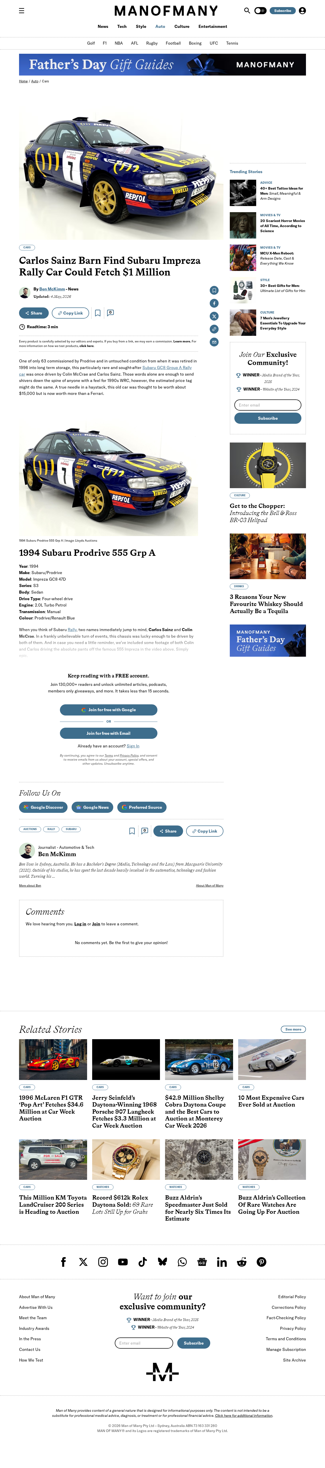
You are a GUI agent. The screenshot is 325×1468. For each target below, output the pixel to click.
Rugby (152, 43)
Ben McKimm (52, 288)
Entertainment (213, 26)
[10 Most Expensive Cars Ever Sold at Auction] (272, 1059)
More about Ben (30, 885)
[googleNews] (202, 1262)
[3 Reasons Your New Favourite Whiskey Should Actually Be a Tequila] (268, 556)
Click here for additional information (243, 1415)
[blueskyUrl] (162, 1262)
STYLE (265, 280)
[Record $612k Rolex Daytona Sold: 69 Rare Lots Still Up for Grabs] (126, 1159)
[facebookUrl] (63, 1262)
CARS (27, 247)
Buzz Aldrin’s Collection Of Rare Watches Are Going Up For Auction (271, 1204)
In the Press (30, 1338)
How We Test (31, 1360)
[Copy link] (216, 233)
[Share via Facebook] (216, 200)
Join (96, 923)
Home (23, 81)
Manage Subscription (286, 1349)
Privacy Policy (129, 755)
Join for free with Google (112, 709)
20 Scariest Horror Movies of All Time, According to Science (282, 225)
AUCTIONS (30, 829)
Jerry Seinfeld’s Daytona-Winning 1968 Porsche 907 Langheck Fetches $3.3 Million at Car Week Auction (124, 1111)
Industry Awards (34, 1328)
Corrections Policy (289, 1307)
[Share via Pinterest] (216, 222)
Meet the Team (33, 1317)
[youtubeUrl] (123, 1262)
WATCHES (102, 1187)
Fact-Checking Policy (286, 1317)
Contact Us (29, 1349)
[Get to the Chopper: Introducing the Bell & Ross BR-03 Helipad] (268, 465)
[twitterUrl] (83, 1262)
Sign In (133, 745)
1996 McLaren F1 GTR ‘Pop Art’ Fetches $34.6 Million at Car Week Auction (51, 1108)
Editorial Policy (292, 1296)
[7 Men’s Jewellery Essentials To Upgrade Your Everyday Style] (243, 322)
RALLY (51, 829)
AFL (134, 43)
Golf (91, 43)
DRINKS (239, 586)
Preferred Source (145, 807)
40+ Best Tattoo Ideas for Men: (281, 193)
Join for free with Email (109, 733)
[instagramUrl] (103, 1262)
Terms (109, 755)
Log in (80, 923)
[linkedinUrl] (222, 1262)
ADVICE (266, 183)
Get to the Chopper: (263, 512)
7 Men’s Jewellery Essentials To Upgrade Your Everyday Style (283, 323)
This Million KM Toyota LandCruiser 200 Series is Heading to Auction (53, 1204)
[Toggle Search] (247, 11)
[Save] (98, 313)
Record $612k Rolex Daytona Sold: (122, 1204)
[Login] (302, 10)
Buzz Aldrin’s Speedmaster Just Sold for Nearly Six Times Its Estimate (198, 1208)
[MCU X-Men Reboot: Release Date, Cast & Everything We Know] (243, 258)
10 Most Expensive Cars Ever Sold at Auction (271, 1101)
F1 (105, 43)
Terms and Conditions (286, 1338)
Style (141, 26)
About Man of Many (209, 885)
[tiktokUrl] (143, 1262)
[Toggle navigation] (23, 11)
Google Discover (47, 807)
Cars (45, 81)
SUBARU (71, 829)
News (103, 26)
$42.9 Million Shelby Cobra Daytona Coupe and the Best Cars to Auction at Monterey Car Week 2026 (195, 1111)
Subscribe (282, 10)
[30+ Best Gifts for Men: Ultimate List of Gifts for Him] (243, 290)
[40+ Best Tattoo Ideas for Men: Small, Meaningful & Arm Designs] (243, 193)
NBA (119, 43)
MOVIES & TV (270, 215)
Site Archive (294, 1360)
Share (36, 313)
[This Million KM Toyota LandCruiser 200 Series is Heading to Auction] (53, 1159)
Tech (122, 26)
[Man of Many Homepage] (166, 10)
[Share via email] (214, 342)
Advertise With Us (36, 1307)
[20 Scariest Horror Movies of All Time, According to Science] (243, 225)
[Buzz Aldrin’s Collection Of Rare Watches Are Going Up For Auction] (272, 1159)
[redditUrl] (242, 1262)
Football (173, 43)
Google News (96, 807)
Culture (181, 26)
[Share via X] (216, 211)
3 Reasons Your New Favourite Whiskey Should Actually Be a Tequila (266, 603)
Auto (160, 26)
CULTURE (267, 312)
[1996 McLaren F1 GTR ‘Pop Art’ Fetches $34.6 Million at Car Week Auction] (53, 1059)
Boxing (195, 43)
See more (293, 1029)
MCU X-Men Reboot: (277, 258)
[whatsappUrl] (182, 1262)
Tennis (232, 43)
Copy (73, 313)
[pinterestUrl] (261, 1262)
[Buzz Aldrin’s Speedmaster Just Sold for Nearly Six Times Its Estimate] (199, 1159)
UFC (214, 43)
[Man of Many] (162, 1372)
